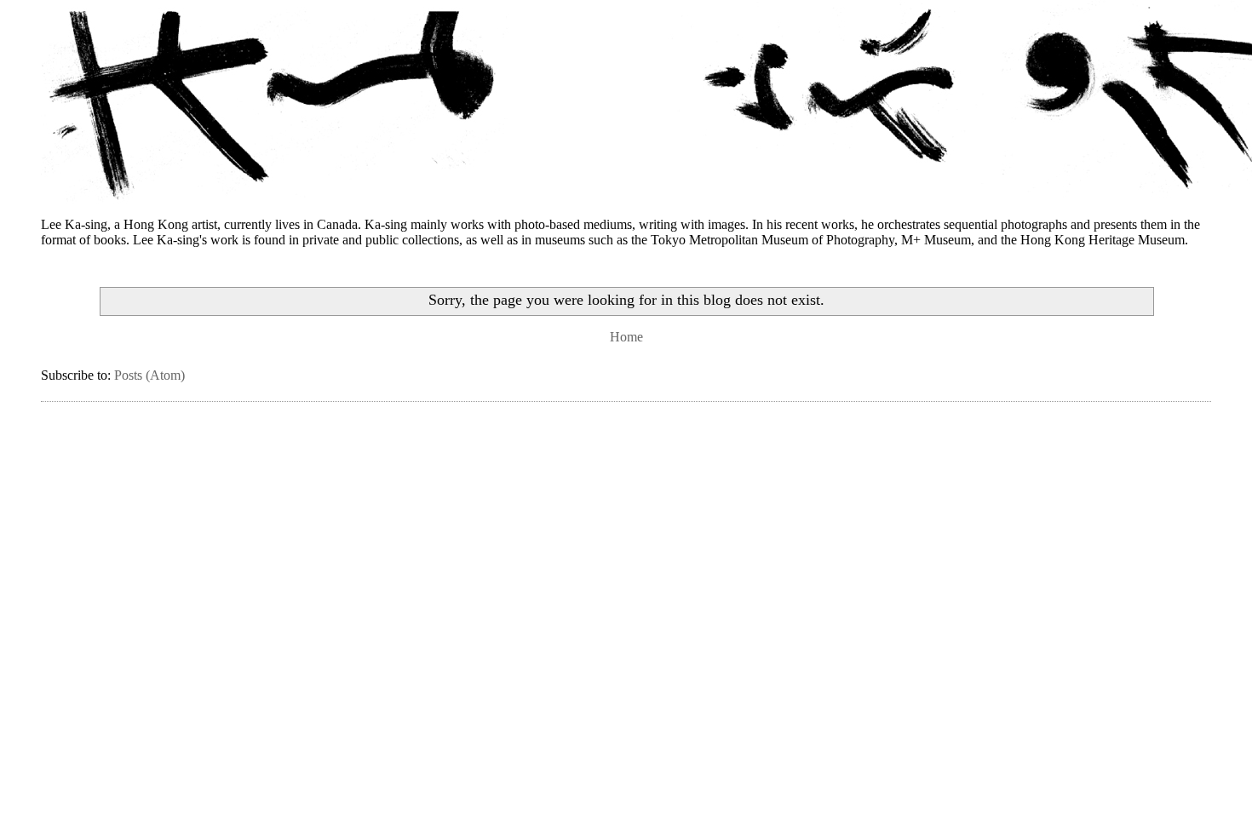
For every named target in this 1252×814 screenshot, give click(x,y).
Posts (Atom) (149, 375)
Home (626, 337)
